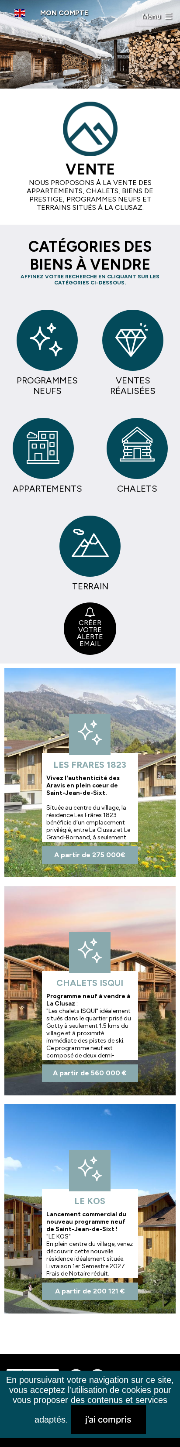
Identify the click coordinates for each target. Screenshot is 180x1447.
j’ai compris (108, 1419)
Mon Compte (64, 13)
